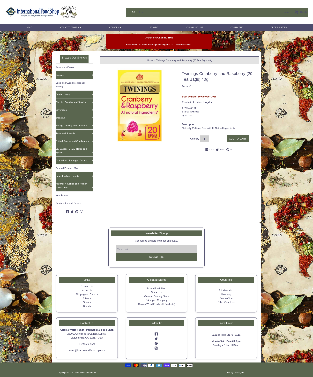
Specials (74, 75)
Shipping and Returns (86, 294)
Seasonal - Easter (65, 67)
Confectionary (74, 94)
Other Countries (226, 302)
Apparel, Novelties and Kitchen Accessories (74, 185)
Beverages (74, 110)
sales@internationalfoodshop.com (87, 350)
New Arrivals (62, 195)
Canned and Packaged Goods (74, 160)
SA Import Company (156, 300)
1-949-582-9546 (87, 344)
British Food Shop (156, 288)
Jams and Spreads (74, 133)
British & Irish (226, 290)
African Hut (157, 292)
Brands (87, 306)
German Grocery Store (156, 296)
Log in (287, 12)
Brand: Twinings (190, 111)
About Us (87, 290)
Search (87, 302)
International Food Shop (85, 373)
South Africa (226, 298)
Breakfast (74, 117)
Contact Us (87, 286)
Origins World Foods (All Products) (156, 304)
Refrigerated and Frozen (68, 203)
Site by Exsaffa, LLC (236, 373)
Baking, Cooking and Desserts (74, 125)
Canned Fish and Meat (67, 168)
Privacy (87, 298)
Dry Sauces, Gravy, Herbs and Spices (74, 151)
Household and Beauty (74, 176)
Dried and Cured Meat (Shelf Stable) (70, 84)
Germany (226, 294)
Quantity (194, 138)
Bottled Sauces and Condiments (74, 141)
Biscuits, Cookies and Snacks (74, 102)
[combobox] (188, 12)
